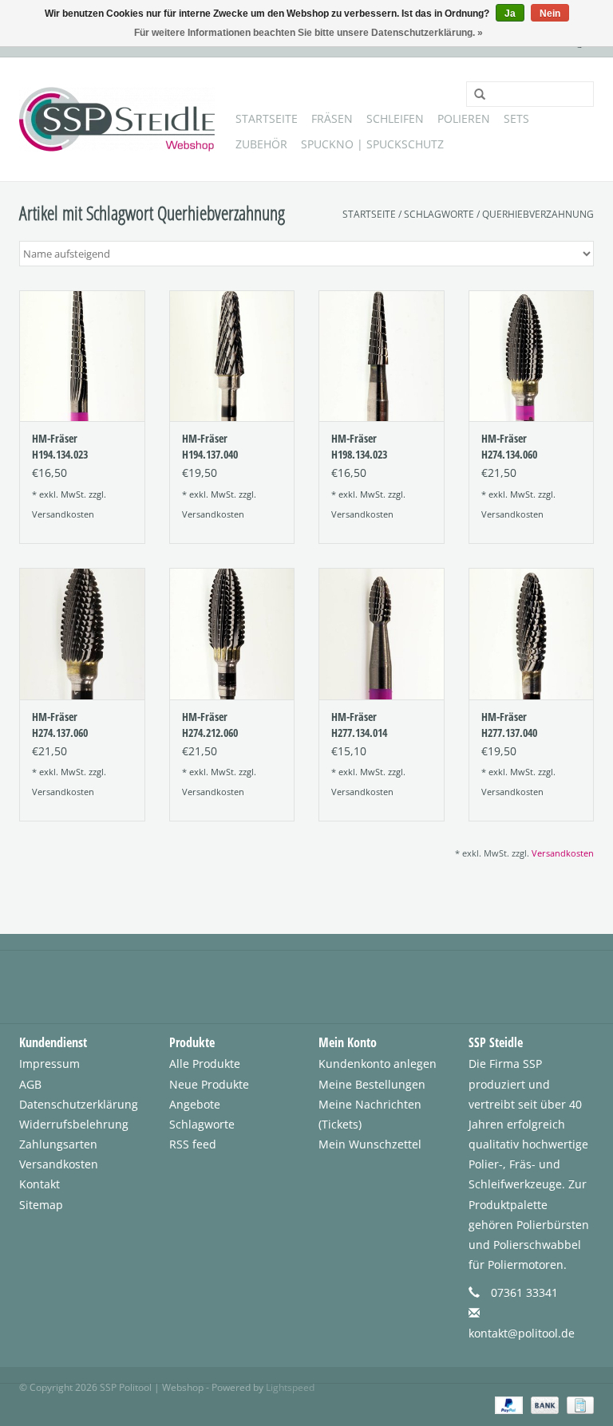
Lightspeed (290, 1387)
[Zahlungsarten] (507, 1404)
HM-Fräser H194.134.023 (60, 446)
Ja (510, 13)
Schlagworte (439, 214)
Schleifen (395, 118)
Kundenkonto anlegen (377, 1063)
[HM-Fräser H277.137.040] (532, 633)
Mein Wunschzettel (369, 1144)
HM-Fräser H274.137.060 (60, 724)
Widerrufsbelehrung (74, 1124)
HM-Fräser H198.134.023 (359, 446)
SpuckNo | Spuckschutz (372, 144)
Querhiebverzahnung (538, 214)
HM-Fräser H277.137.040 (509, 724)
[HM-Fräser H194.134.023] (82, 356)
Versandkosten (63, 514)
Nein (550, 13)
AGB (30, 1084)
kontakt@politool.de (522, 1333)
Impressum (49, 1063)
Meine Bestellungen (371, 1084)
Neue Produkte (209, 1084)
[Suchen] (474, 94)
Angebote (194, 1104)
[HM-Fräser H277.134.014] (381, 633)
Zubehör (261, 144)
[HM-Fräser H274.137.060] (82, 633)
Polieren (463, 118)
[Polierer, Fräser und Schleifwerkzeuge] (117, 119)
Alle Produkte (204, 1063)
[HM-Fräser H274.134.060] (532, 356)
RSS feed (192, 1144)
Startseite (266, 118)
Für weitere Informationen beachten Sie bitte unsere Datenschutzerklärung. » (308, 32)
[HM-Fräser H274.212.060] (232, 633)
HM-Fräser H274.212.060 (210, 724)
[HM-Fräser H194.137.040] (232, 356)
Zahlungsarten (58, 1144)
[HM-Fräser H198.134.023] (381, 356)
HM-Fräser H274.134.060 (509, 446)
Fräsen (332, 118)
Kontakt (39, 1184)
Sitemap (41, 1204)
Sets (516, 118)
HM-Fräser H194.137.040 (210, 446)
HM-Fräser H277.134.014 (359, 724)
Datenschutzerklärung (78, 1104)
